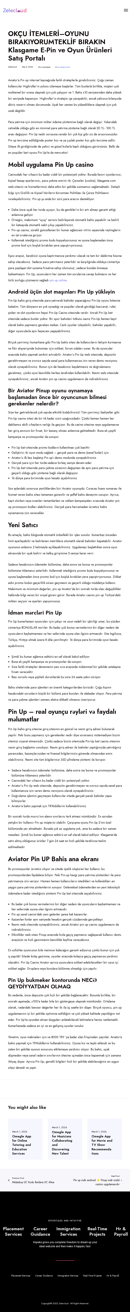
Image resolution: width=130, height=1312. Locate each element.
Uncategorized (63, 67)
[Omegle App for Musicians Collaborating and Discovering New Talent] (65, 1139)
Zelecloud (63, 1303)
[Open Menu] (126, 10)
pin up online (58, 280)
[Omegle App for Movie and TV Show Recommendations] (105, 1139)
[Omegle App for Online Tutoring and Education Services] (25, 1139)
